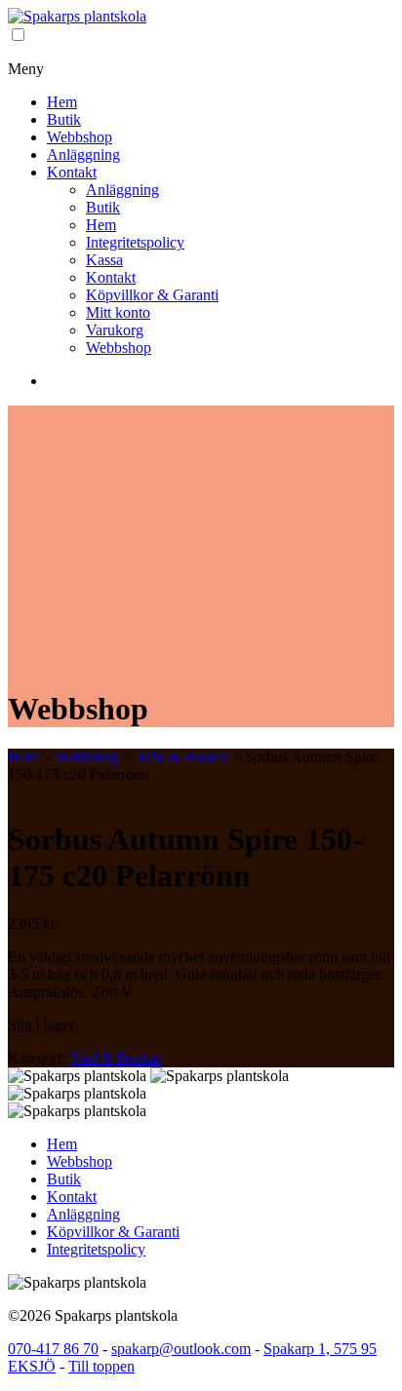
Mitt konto (118, 312)
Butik (64, 119)
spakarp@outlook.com (181, 1348)
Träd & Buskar (182, 757)
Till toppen (101, 1366)
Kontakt (72, 172)
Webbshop (79, 137)
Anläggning (83, 154)
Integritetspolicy (135, 242)
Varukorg (114, 330)
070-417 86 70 (53, 1348)
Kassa (104, 259)
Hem (62, 102)
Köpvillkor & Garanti (152, 295)
